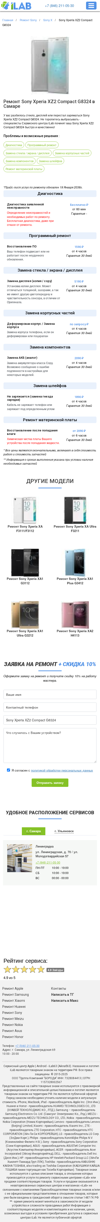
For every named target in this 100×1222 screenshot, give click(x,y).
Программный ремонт (42, 145)
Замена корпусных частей (72, 153)
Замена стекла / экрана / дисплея (28, 153)
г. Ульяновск (64, 831)
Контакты (58, 988)
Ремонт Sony (12, 1013)
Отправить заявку (50, 782)
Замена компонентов (19, 161)
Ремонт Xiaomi (13, 1000)
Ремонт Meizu (13, 1019)
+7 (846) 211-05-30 (59, 5)
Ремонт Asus (12, 1031)
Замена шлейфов (50, 161)
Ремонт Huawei (14, 1006)
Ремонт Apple (12, 988)
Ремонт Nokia (12, 1025)
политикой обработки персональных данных (62, 770)
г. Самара (34, 831)
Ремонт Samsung (15, 994)
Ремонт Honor (12, 1037)
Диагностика (14, 145)
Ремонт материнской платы (24, 169)
